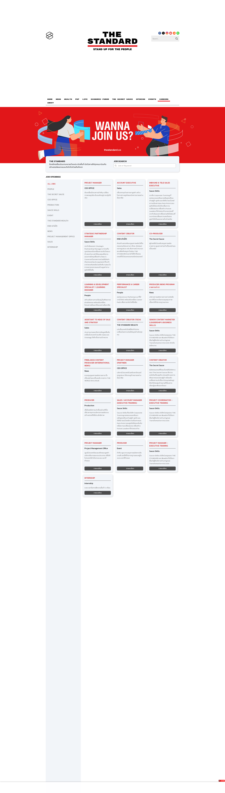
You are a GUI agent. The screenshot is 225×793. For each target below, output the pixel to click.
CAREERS (163, 99)
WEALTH (68, 99)
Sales (119, 188)
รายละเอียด (98, 224)
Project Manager (93, 182)
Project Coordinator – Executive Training (160, 401)
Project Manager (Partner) (125, 361)
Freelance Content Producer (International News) (97, 363)
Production (89, 405)
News (151, 292)
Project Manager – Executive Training (158, 444)
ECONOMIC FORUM (100, 99)
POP (77, 99)
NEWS (58, 99)
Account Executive (126, 182)
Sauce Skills (154, 191)
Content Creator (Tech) (129, 319)
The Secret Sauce (156, 238)
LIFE (85, 99)
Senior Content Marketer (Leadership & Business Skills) (162, 322)
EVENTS (152, 99)
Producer (89, 400)
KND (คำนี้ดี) (122, 238)
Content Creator (125, 233)
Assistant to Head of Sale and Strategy (97, 321)
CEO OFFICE (89, 188)
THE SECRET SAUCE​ (122, 99)
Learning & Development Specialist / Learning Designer (96, 287)
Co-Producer (156, 233)
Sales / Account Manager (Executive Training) (129, 401)
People (87, 295)
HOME (49, 99)
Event (119, 448)
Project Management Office (96, 448)
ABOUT (50, 103)
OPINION (140, 99)
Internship (89, 478)
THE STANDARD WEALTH (127, 325)
